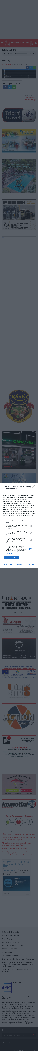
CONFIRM (11, 557)
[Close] (34, 487)
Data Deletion (8, 564)
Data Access (19, 564)
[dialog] (19, 525)
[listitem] (19, 521)
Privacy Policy (30, 564)
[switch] (30, 526)
